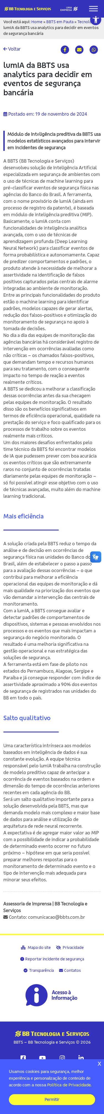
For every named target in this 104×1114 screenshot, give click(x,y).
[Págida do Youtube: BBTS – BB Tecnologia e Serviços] (42, 1058)
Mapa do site (39, 947)
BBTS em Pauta (59, 22)
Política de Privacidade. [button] (69, 1084)
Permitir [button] (52, 1099)
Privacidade (73, 947)
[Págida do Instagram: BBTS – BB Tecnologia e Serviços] (62, 1058)
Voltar (14, 48)
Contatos (72, 970)
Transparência (41, 970)
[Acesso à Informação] (52, 995)
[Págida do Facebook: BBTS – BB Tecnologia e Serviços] (23, 1058)
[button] (95, 19)
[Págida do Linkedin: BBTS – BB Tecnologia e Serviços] (81, 1058)
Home (36, 22)
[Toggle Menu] (93, 8)
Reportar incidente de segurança (54, 959)
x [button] (99, 1063)
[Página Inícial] (39, 8)
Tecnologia (87, 22)
